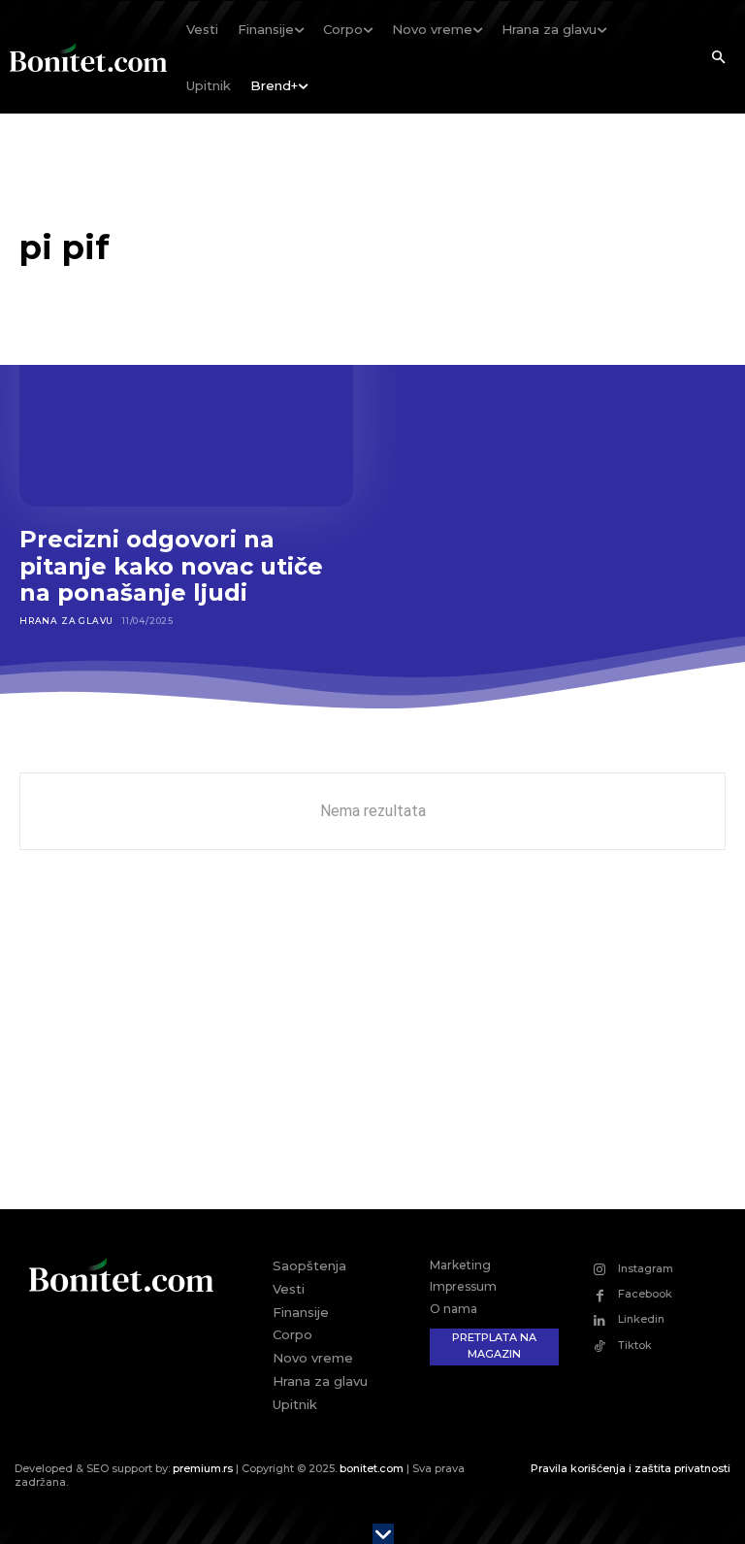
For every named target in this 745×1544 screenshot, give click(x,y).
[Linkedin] (600, 1320)
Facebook (645, 1293)
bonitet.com (372, 1468)
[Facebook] (600, 1295)
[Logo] (88, 57)
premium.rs (203, 1468)
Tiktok (635, 1345)
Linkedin (641, 1319)
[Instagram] (600, 1270)
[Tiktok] (600, 1345)
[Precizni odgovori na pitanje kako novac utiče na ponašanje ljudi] (186, 407)
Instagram (645, 1268)
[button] (717, 58)
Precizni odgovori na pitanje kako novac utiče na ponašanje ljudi (171, 566)
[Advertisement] (372, 1044)
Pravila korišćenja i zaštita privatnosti (630, 1468)
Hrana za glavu (66, 620)
